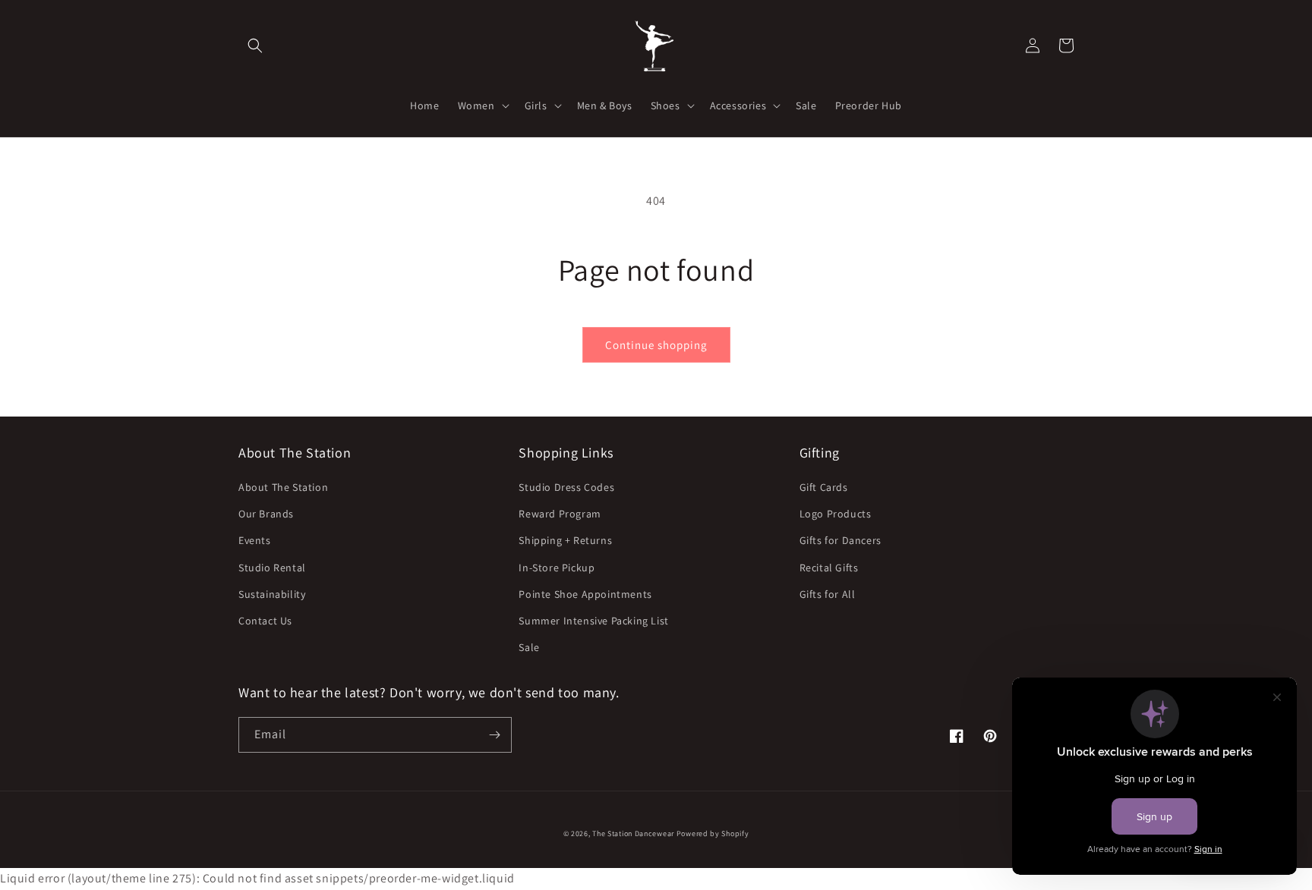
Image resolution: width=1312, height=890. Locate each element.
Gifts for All (828, 594)
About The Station (283, 487)
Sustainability (271, 594)
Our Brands (266, 513)
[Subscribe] (494, 735)
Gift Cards (824, 487)
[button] (255, 45)
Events (254, 540)
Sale (529, 647)
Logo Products (836, 513)
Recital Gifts (829, 567)
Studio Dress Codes (566, 487)
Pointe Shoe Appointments (585, 594)
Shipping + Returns (565, 540)
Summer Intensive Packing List (593, 620)
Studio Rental (272, 567)
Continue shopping (656, 345)
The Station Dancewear (633, 833)
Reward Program (560, 513)
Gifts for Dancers (841, 540)
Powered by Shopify (712, 833)
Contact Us (265, 620)
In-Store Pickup (556, 567)
